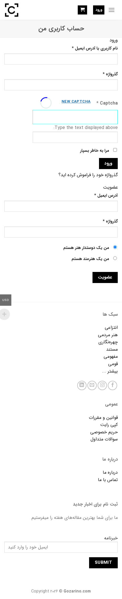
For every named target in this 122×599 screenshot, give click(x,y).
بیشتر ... (110, 371)
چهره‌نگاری (108, 342)
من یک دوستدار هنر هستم (86, 248)
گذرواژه (110, 74)
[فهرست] (111, 10)
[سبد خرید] (82, 10)
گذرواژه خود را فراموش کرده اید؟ (88, 174)
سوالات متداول (104, 439)
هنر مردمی (108, 334)
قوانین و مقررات (103, 417)
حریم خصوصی (104, 432)
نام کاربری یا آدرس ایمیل (95, 48)
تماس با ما (108, 479)
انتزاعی (111, 327)
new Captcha (76, 102)
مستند (112, 349)
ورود (108, 163)
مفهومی (111, 356)
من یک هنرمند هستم (90, 259)
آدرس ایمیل (106, 195)
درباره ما (110, 472)
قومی (113, 363)
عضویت (105, 277)
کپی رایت (109, 424)
